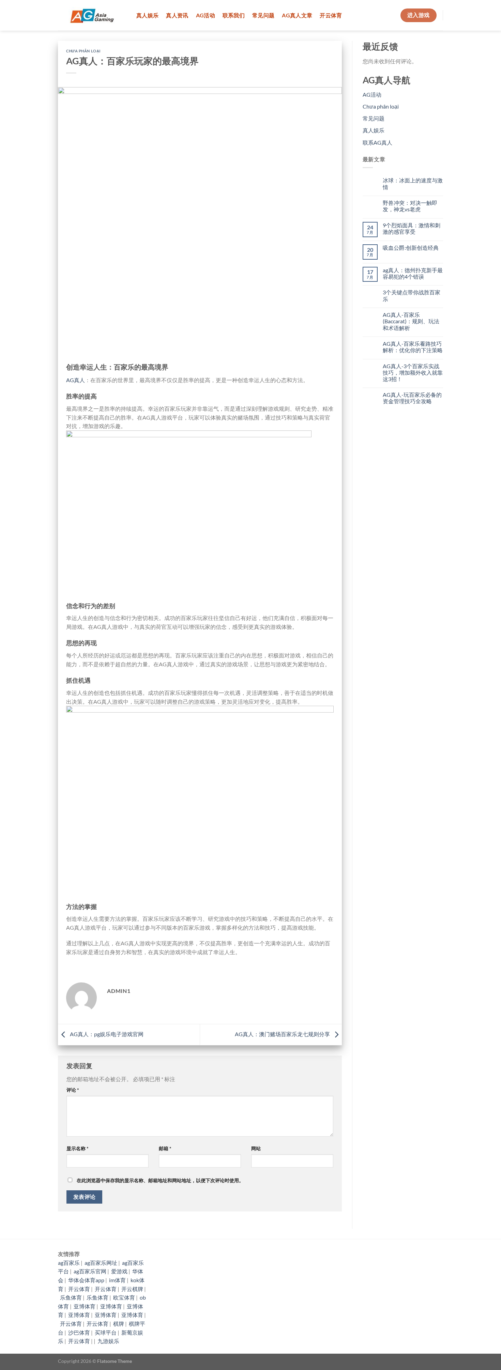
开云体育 (331, 15)
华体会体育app (86, 1280)
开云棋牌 (132, 1289)
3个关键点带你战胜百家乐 (411, 295)
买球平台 (106, 1332)
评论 (72, 1090)
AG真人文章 (297, 15)
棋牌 (118, 1323)
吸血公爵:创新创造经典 (411, 247)
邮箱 (165, 1148)
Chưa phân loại (83, 51)
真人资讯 (177, 15)
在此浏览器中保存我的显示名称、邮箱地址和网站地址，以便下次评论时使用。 (160, 1180)
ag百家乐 (69, 1262)
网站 (256, 1148)
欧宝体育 (124, 1297)
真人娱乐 (147, 15)
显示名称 (77, 1148)
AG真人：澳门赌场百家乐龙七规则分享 (283, 1034)
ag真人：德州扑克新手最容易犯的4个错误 (413, 273)
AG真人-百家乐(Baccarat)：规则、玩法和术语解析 (411, 321)
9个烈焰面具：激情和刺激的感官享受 (411, 228)
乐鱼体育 (71, 1297)
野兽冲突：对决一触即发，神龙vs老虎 (410, 205)
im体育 (117, 1280)
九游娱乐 (108, 1341)
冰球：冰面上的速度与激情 (413, 183)
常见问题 (263, 15)
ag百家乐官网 (90, 1271)
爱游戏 (119, 1271)
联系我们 (234, 15)
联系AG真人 (377, 142)
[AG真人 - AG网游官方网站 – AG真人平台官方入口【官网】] (92, 15)
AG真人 (75, 380)
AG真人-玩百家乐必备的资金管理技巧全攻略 (412, 397)
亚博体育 (84, 1306)
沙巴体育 (79, 1332)
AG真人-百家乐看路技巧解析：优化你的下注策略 (413, 346)
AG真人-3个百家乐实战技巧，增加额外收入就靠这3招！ (413, 372)
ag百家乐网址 (101, 1262)
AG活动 (205, 15)
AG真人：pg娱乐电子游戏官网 (106, 1034)
